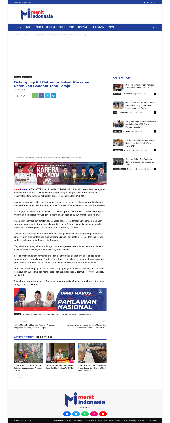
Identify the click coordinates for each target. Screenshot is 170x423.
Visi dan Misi (78, 420)
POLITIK (39, 27)
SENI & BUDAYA (97, 27)
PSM (115, 112)
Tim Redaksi (127, 94)
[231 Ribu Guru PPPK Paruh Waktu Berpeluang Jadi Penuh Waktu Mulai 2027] (118, 142)
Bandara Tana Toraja (52, 314)
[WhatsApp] (35, 95)
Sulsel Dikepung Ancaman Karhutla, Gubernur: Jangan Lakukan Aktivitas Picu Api (28, 368)
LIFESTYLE (82, 27)
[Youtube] (154, 2)
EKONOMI (50, 27)
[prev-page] (15, 376)
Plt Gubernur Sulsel (69, 314)
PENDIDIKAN (118, 150)
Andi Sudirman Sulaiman (32, 314)
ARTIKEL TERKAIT (24, 337)
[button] (153, 27)
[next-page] (20, 376)
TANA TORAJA (27, 77)
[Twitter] (151, 2)
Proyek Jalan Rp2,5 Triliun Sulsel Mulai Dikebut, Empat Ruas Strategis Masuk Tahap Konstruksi (92, 368)
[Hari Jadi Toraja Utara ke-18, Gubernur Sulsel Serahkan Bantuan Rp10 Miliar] (60, 353)
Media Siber (58, 420)
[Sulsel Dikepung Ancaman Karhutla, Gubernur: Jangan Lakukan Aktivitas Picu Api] (28, 353)
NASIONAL (117, 94)
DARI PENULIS (44, 337)
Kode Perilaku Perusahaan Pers (110, 420)
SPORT (72, 27)
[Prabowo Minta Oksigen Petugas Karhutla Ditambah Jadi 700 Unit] (118, 87)
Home (18, 27)
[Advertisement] (85, 56)
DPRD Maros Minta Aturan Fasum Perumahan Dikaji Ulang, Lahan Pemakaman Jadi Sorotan (140, 105)
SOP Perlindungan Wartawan (134, 420)
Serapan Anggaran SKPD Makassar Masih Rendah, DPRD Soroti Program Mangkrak (141, 124)
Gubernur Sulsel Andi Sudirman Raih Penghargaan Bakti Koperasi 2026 (140, 162)
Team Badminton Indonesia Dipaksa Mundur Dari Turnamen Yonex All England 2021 (85, 326)
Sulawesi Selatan (119, 169)
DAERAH (110, 27)
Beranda (17, 35)
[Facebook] (144, 2)
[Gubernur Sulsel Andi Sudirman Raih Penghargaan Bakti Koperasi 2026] (118, 161)
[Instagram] (147, 2)
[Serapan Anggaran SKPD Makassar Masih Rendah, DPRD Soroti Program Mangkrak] (118, 123)
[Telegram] (53, 95)
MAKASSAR (117, 131)
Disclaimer (152, 420)
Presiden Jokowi (85, 314)
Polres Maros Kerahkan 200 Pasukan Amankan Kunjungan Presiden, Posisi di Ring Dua (34, 326)
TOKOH (61, 27)
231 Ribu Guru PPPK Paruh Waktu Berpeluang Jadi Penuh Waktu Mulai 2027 (140, 143)
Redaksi (68, 420)
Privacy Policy (91, 420)
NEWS (27, 27)
